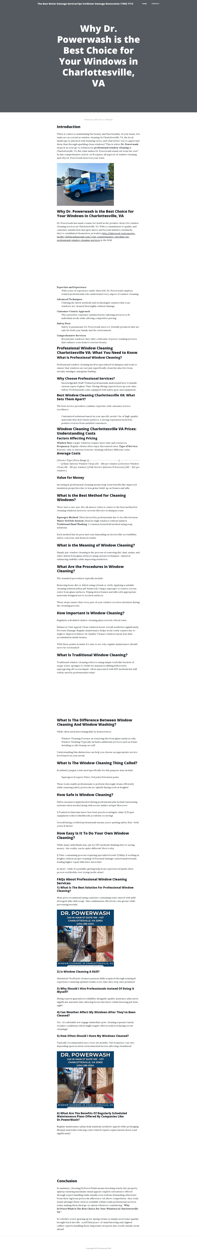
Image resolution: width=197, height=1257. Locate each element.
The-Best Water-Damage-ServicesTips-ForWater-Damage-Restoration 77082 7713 (85, 3)
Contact (155, 4)
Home (144, 4)
